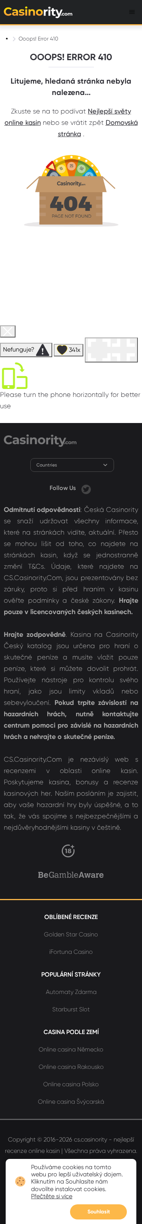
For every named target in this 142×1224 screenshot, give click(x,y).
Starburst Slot (71, 1009)
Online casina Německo (71, 1049)
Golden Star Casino (71, 934)
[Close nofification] (132, 1164)
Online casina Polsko (71, 1084)
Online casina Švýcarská (71, 1101)
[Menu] (131, 12)
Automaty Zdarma (71, 991)
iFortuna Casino (71, 951)
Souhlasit (98, 1211)
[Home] (7, 39)
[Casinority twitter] (86, 488)
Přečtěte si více (51, 1196)
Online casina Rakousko (71, 1066)
